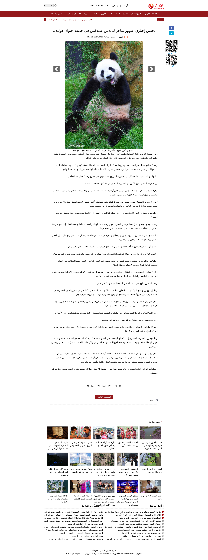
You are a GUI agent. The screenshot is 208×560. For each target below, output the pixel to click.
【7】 (87, 386)
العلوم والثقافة (57, 13)
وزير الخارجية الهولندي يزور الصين (87, 536)
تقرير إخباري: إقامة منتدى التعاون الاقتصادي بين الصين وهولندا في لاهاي (71, 512)
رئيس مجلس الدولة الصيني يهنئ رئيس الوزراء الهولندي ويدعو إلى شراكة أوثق (68, 515)
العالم (117, 13)
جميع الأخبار (136, 13)
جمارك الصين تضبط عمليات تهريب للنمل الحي (140, 524)
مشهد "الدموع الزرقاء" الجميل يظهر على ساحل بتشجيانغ (57, 472)
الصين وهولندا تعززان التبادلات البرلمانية (85, 524)
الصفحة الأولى (151, 13)
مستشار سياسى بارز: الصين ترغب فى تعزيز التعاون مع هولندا (75, 539)
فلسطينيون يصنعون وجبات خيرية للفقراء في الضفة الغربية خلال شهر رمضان (65, 19)
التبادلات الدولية (90, 13)
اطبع (121, 37)
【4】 (104, 386)
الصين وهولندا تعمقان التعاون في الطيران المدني (81, 533)
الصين (125, 13)
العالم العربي (106, 13)
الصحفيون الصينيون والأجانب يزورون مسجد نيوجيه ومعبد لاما (127, 472)
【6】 (93, 386)
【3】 (109, 386)
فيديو (93, 19)
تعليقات (102, 19)
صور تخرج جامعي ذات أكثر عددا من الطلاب (141, 536)
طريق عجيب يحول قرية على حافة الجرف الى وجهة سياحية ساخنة (104, 472)
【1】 (120, 386)
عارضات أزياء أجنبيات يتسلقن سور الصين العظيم (105, 445)
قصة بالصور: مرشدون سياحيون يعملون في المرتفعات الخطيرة (152, 445)
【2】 (115, 386)
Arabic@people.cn (74, 553)
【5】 (98, 386)
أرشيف (124, 5)
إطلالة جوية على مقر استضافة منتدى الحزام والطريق (58, 499)
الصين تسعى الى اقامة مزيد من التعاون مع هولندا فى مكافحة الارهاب (72, 530)
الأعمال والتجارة (74, 13)
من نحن (116, 5)
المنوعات (113, 19)
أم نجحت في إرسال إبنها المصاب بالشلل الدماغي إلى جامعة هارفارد (130, 527)
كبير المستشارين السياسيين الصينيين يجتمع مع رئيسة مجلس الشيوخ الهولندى (68, 521)
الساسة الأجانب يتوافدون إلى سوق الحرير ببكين (139, 518)
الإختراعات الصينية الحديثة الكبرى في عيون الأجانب (138, 515)
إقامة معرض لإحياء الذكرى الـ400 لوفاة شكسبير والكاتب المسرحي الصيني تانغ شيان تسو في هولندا (58, 518)
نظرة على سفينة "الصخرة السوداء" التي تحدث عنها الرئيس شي (58, 445)
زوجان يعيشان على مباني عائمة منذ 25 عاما (141, 533)
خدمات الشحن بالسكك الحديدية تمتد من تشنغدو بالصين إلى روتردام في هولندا (68, 527)
